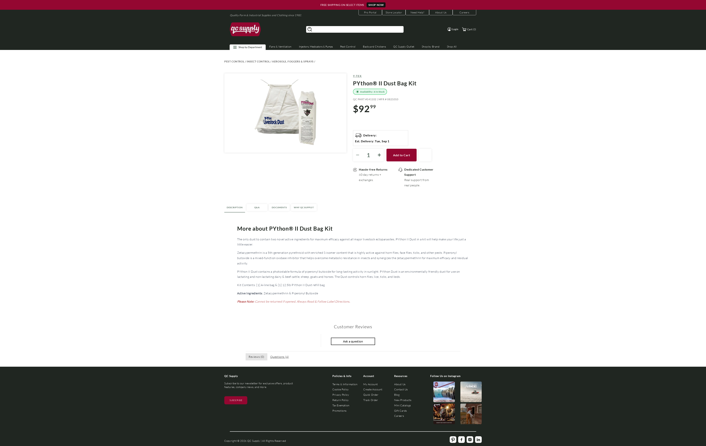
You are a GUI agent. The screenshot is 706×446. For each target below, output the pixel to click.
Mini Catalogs (402, 405)
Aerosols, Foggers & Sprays (293, 61)
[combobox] (355, 29)
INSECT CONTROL (258, 61)
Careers (399, 415)
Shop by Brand (431, 46)
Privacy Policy (340, 394)
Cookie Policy (340, 389)
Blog (397, 394)
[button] (453, 29)
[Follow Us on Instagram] (444, 393)
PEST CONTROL (234, 61)
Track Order (370, 400)
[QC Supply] (245, 29)
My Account (370, 384)
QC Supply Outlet (403, 46)
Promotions (339, 410)
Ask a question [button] (353, 341)
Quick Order (371, 394)
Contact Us (401, 389)
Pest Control (348, 46)
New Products (402, 400)
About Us (400, 384)
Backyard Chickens (374, 46)
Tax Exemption (341, 405)
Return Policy (340, 400)
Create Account (372, 389)
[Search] (310, 29)
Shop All (452, 46)
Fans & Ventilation (280, 46)
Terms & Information (344, 384)
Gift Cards (400, 410)
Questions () (279, 356)
